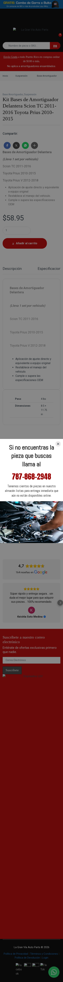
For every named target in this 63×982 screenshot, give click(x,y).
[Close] (58, 444)
